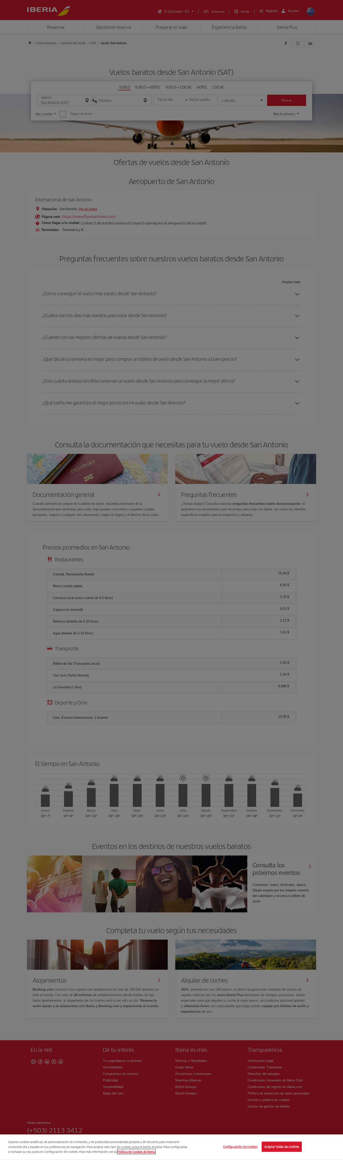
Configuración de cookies (240, 1147)
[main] (171, 1147)
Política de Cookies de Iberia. (136, 1151)
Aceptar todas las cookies (281, 1147)
